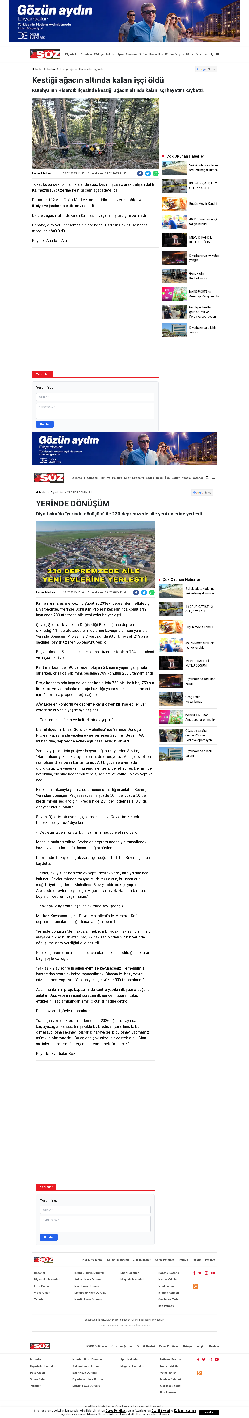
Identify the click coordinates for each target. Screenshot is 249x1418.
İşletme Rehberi (168, 1292)
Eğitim (169, 54)
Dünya (190, 54)
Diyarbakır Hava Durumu (90, 1292)
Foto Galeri (41, 1286)
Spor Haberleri (129, 1272)
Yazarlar (201, 54)
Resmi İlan (156, 54)
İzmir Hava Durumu (86, 1286)
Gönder (45, 424)
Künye (183, 1259)
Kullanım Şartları (118, 1259)
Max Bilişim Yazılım (139, 1325)
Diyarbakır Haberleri (47, 1279)
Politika (111, 54)
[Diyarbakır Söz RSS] (195, 1286)
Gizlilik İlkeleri (142, 1259)
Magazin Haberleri (132, 1279)
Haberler (37, 69)
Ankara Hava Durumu (88, 1279)
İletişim (196, 1259)
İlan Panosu (166, 1305)
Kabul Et (209, 1412)
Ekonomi (131, 54)
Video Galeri (42, 1292)
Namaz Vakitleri (168, 1279)
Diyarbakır (72, 54)
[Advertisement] (95, 279)
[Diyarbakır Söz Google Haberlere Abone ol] (206, 69)
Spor (120, 54)
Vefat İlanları (166, 1286)
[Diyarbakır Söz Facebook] (194, 1273)
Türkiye (99, 54)
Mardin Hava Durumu (88, 1299)
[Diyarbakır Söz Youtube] (213, 1273)
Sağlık (143, 54)
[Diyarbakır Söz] (45, 54)
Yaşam (179, 54)
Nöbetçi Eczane (168, 1272)
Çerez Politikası (165, 1259)
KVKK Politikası (92, 1259)
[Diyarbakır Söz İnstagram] (206, 1273)
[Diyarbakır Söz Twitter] (200, 1273)
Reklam (210, 1259)
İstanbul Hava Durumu (89, 1272)
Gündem (86, 54)
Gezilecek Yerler (168, 1299)
